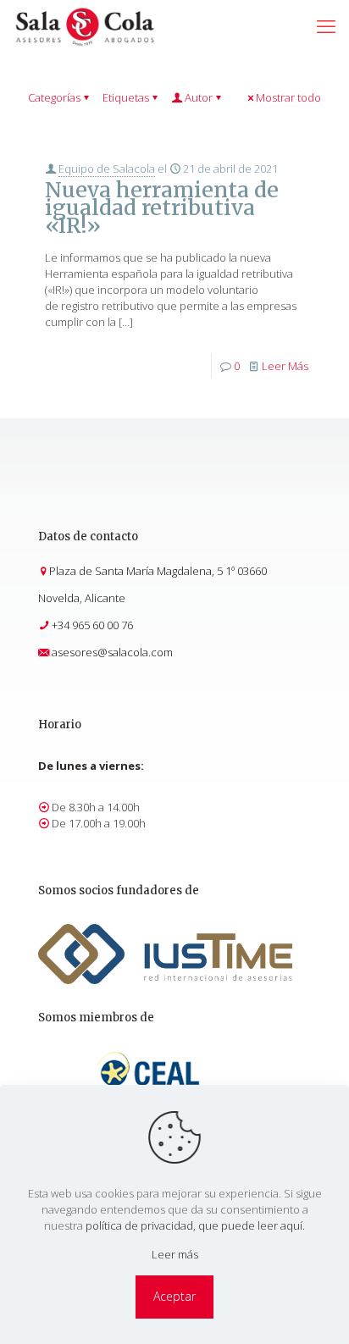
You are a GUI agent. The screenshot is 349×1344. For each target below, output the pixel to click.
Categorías (54, 97)
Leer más (175, 1254)
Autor (199, 97)
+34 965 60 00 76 (92, 625)
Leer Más (285, 365)
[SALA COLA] (85, 25)
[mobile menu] (326, 25)
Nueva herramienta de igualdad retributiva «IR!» (162, 207)
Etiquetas (125, 97)
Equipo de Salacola (106, 168)
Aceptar (174, 1296)
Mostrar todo (288, 97)
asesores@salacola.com (112, 652)
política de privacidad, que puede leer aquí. (195, 1225)
